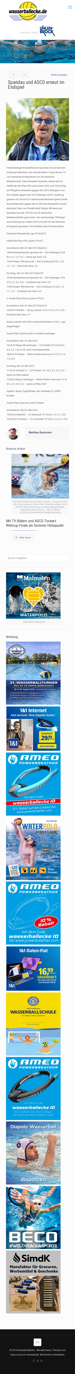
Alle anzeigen (60, 74)
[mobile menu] (70, 7)
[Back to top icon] (37, 1342)
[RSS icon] (41, 1360)
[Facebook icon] (33, 1360)
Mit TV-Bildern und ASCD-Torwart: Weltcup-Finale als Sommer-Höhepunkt (35, 523)
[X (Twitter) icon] (37, 1360)
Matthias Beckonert (40, 432)
